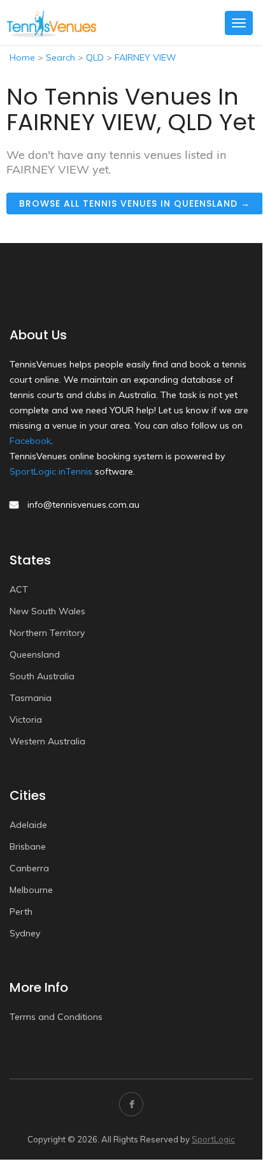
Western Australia (47, 741)
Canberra (29, 868)
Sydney (25, 933)
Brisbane (28, 846)
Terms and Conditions (56, 1016)
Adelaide (28, 824)
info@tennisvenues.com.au (83, 504)
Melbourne (31, 890)
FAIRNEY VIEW (145, 57)
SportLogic (213, 1139)
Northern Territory (47, 632)
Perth (21, 911)
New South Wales (47, 611)
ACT (19, 589)
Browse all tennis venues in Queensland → (134, 203)
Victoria (26, 719)
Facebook (30, 440)
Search (60, 57)
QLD (95, 57)
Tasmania (31, 698)
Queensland (35, 654)
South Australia (42, 676)
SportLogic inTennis (51, 471)
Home (22, 57)
